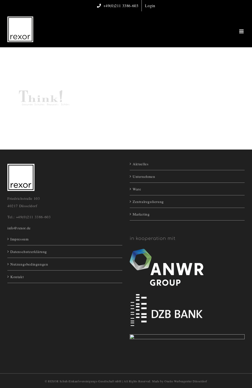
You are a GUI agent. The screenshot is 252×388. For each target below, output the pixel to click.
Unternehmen (144, 176)
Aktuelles (140, 163)
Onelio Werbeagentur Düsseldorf (185, 381)
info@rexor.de (19, 227)
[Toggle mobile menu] (242, 31)
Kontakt (17, 276)
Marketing (141, 214)
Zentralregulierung (148, 201)
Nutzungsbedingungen (29, 264)
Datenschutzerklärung (28, 251)
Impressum (19, 238)
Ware (137, 188)
